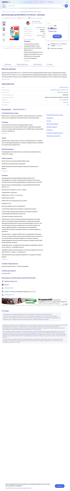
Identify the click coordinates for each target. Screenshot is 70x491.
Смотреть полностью (18, 109)
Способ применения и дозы (55, 115)
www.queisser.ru (9, 288)
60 (67, 105)
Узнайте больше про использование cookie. (18, 488)
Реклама (65, 299)
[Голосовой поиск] (62, 5)
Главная (3, 11)
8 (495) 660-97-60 (9, 295)
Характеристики (22, 64)
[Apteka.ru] (6, 2)
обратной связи (43, 319)
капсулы (65, 102)
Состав (49, 121)
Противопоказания (52, 124)
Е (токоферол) (64, 100)
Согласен (60, 486)
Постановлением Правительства (30, 333)
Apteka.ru (22, 325)
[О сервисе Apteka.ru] (67, 2)
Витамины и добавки (11, 11)
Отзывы (49, 64)
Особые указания (52, 127)
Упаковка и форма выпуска (55, 133)
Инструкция (37, 64)
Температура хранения (54, 136)
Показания (50, 118)
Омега (18, 11)
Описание (7, 64)
